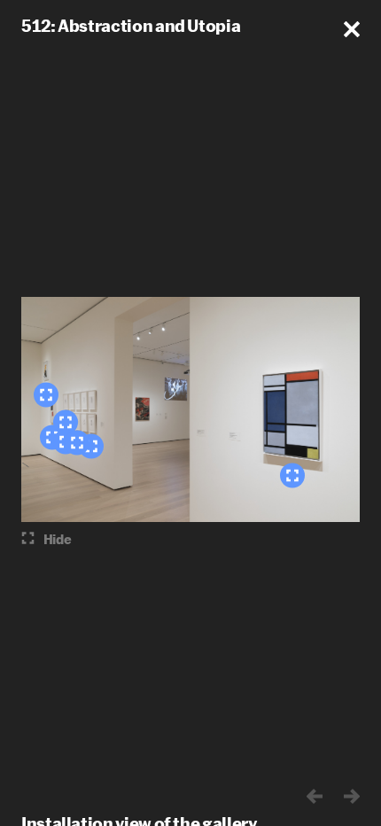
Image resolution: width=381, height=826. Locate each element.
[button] (351, 29)
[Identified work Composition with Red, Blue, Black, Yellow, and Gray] (292, 476)
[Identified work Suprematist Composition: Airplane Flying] (46, 395)
